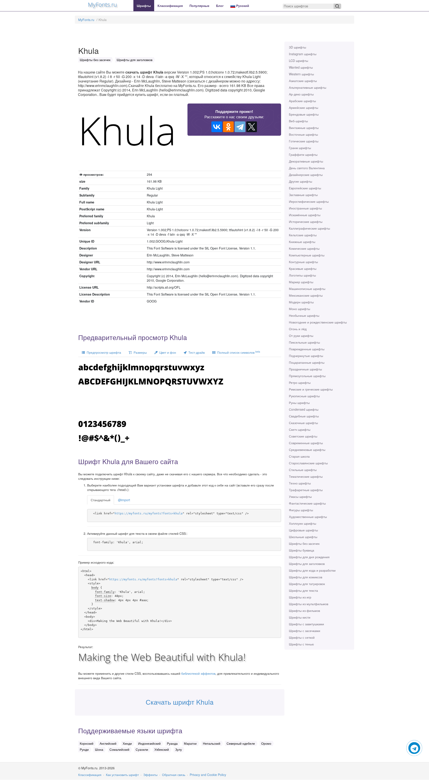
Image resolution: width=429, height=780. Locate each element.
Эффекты (150, 774)
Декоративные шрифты (306, 161)
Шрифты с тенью (301, 644)
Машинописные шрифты (307, 288)
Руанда (172, 743)
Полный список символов (237, 352)
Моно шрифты (299, 309)
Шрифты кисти (299, 617)
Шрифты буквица (301, 550)
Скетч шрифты (299, 429)
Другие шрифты (300, 181)
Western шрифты (301, 74)
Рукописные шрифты (304, 396)
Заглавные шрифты (303, 194)
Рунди (84, 749)
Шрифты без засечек (304, 543)
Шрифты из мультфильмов (308, 604)
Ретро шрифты (300, 382)
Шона (99, 749)
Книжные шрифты (302, 241)
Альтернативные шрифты (307, 87)
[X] (251, 126)
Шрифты (144, 5)
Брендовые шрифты (304, 114)
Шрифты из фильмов (304, 610)
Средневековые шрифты (307, 449)
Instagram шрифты (302, 54)
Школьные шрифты (303, 537)
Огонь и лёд (298, 329)
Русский (242, 5)
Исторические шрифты (305, 221)
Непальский (211, 743)
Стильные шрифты (303, 469)
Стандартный (100, 500)
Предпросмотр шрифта (103, 352)
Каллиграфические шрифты (309, 228)
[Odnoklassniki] (228, 126)
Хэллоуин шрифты (302, 523)
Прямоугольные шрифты (307, 376)
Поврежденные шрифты (306, 349)
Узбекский (161, 749)
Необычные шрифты (304, 315)
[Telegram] (240, 126)
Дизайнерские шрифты (306, 174)
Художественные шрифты (308, 516)
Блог (220, 5)
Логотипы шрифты (302, 275)
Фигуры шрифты (301, 510)
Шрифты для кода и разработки (312, 570)
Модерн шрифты (301, 302)
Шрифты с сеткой (302, 637)
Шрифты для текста (303, 590)
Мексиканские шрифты (306, 295)
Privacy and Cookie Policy (208, 774)
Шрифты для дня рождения (309, 557)
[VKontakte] (216, 126)
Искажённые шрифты (304, 215)
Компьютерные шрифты (306, 255)
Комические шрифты (304, 248)
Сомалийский (119, 749)
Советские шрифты (303, 436)
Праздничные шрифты (305, 369)
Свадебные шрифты (304, 416)
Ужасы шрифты (300, 496)
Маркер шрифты (301, 282)
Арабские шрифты (302, 101)
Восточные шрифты (303, 134)
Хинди (127, 743)
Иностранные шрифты (305, 208)
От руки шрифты (301, 335)
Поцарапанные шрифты (306, 362)
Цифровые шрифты (303, 530)
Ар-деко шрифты (301, 94)
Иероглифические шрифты (309, 201)
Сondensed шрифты (303, 409)
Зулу (178, 749)
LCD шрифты (298, 60)
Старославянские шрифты (308, 463)
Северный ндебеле (241, 743)
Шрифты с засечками (304, 630)
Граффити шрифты (303, 154)
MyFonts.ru (86, 19)
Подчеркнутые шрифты (306, 355)
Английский (108, 743)
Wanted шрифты (301, 67)
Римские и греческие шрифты (311, 389)
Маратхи (190, 743)
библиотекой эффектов (198, 673)
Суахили (142, 749)
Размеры (139, 352)
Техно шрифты (300, 483)
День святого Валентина (307, 168)
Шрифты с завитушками (306, 624)
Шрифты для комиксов (305, 577)
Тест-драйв (196, 352)
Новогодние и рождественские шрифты (318, 322)
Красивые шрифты (302, 268)
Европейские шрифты (305, 188)
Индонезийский (149, 743)
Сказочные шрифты (303, 423)
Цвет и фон (167, 352)
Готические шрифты (303, 141)
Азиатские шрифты (303, 80)
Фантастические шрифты (307, 503)
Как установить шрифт (122, 774)
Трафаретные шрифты (306, 490)
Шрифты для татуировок (307, 583)
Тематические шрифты (306, 476)
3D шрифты (297, 47)
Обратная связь (173, 774)
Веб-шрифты (298, 121)
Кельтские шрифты (303, 235)
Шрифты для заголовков (307, 563)
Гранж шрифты (300, 148)
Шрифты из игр (300, 597)
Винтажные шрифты (304, 127)
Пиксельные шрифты (304, 342)
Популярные (199, 5)
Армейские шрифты (303, 107)
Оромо (266, 743)
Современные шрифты (306, 443)
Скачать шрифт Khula (180, 702)
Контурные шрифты (303, 262)
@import (124, 500)
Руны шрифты (299, 402)
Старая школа (299, 456)
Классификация (170, 5)
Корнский (86, 743)
